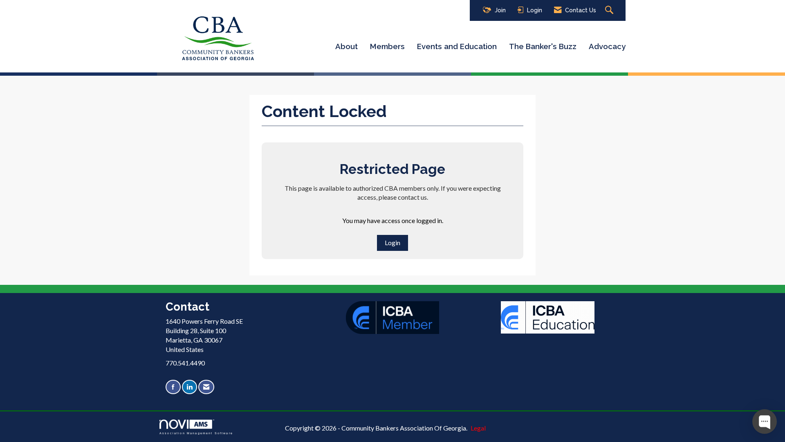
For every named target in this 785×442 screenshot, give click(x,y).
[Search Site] (610, 10)
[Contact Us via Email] (206, 387)
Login (392, 242)
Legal (478, 428)
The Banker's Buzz (542, 46)
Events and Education (457, 46)
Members (387, 46)
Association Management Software (196, 433)
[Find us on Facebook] (173, 387)
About (346, 46)
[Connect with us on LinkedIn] (189, 387)
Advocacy (607, 46)
